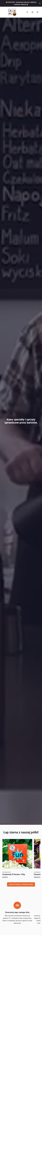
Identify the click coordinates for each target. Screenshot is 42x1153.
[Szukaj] (27, 12)
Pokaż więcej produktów (21, 884)
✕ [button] (40, 3)
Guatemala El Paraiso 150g (13, 874)
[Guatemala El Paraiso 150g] (17, 854)
